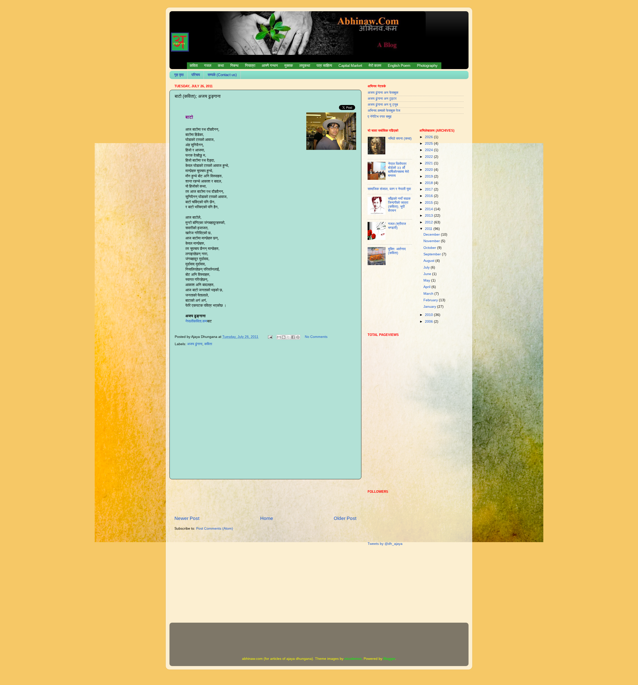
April (427, 287)
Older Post (345, 518)
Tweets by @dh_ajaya (385, 544)
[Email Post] (269, 337)
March (428, 293)
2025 (429, 143)
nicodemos (353, 659)
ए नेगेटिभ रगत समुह (380, 116)
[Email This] (278, 337)
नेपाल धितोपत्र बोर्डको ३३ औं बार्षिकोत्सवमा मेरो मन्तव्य (398, 170)
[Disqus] (265, 411)
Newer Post (186, 518)
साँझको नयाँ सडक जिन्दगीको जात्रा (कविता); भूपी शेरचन (399, 205)
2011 (429, 229)
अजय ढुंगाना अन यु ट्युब (383, 104)
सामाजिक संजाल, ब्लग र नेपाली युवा (389, 189)
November (432, 241)
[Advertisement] (265, 497)
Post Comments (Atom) (214, 528)
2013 (429, 215)
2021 (429, 163)
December (432, 234)
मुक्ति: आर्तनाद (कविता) (397, 251)
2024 (429, 150)
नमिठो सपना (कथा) (400, 138)
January (430, 306)
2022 (429, 157)
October (430, 248)
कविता (208, 344)
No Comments (316, 337)
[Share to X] (288, 337)
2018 (429, 183)
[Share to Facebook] (293, 337)
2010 (429, 315)
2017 (429, 189)
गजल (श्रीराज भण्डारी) (397, 226)
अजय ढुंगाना (194, 344)
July (427, 267)
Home (266, 518)
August (429, 261)
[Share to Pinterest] (297, 337)
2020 (429, 170)
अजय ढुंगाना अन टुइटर (382, 98)
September (432, 254)
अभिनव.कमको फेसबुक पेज (384, 110)
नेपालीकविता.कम (196, 321)
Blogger (389, 659)
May (427, 280)
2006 (429, 321)
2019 (429, 176)
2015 (429, 202)
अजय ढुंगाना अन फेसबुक (383, 93)
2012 (429, 222)
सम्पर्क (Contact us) (222, 75)
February (431, 300)
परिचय (195, 75)
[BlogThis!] (283, 337)
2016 (429, 196)
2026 (429, 137)
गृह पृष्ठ (179, 75)
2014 (429, 209)
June (427, 274)
